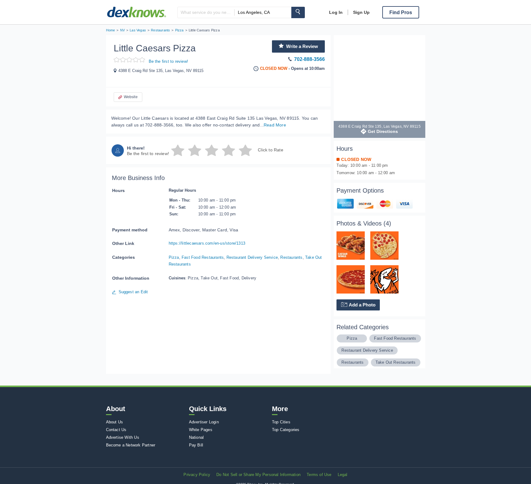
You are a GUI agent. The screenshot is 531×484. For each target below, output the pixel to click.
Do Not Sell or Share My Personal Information (258, 474)
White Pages (200, 429)
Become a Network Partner (130, 445)
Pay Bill (196, 445)
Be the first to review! (168, 61)
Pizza (174, 257)
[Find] (298, 12)
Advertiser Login (204, 422)
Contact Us (116, 429)
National (196, 437)
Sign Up (361, 12)
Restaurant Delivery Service (252, 257)
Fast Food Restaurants (203, 257)
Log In (336, 12)
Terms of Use (319, 474)
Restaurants (291, 257)
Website (131, 97)
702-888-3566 (309, 59)
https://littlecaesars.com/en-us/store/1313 (207, 243)
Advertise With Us (122, 437)
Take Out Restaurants (396, 362)
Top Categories (286, 429)
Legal (343, 474)
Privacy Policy (196, 474)
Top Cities (281, 422)
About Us (114, 422)
